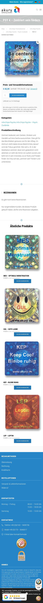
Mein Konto (14, 2)
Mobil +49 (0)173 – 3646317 (15, 530)
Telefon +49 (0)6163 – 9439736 (16, 525)
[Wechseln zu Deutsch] (36, 2)
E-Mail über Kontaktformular (15, 534)
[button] (37, 9)
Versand (33, 89)
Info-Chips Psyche (9, 122)
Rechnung (5, 466)
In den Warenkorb (18, 95)
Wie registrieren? (26, 2)
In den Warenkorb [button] (22, 281)
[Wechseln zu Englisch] (39, 2)
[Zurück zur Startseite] (11, 9)
